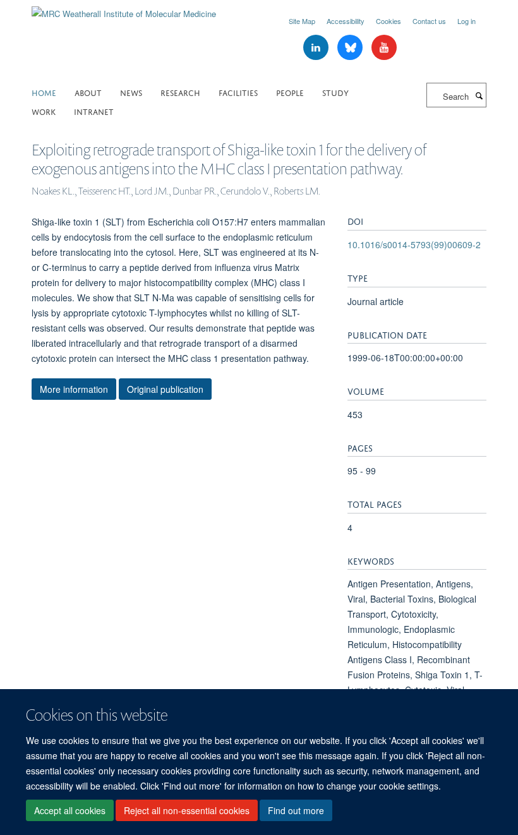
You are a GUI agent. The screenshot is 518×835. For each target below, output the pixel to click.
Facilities (238, 92)
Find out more (296, 810)
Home (44, 92)
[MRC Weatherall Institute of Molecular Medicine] (124, 9)
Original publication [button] (165, 389)
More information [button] (74, 389)
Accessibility (345, 21)
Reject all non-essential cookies (187, 810)
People (290, 92)
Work (44, 111)
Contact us (429, 21)
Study (335, 92)
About (88, 92)
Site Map (302, 21)
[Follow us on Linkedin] (317, 48)
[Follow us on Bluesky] (351, 48)
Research (180, 92)
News (131, 92)
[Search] (479, 95)
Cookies (388, 21)
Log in (466, 21)
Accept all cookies (69, 810)
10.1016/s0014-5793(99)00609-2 (414, 244)
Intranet (94, 111)
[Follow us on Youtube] (384, 48)
